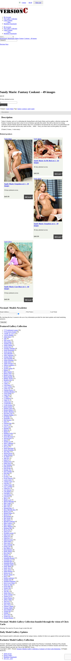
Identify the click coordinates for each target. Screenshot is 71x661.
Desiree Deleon (8, 410)
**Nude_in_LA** (9, 333)
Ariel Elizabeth (8, 358)
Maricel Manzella (9, 501)
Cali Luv (6, 382)
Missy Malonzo (8, 526)
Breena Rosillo (8, 377)
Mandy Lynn (7, 500)
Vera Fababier (8, 609)
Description (5, 112)
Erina (5, 421)
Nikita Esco (7, 536)
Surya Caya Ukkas (9, 583)
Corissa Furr (7, 401)
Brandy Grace (8, 375)
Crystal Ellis (7, 403)
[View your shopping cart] (20, 2)
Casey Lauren (8, 387)
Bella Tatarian (8, 372)
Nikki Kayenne (8, 540)
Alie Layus (7, 340)
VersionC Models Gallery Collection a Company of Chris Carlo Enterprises (38, 649)
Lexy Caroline (8, 486)
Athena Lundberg (9, 365)
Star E (5, 576)
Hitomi (6, 431)
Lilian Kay (7, 488)
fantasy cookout (22, 109)
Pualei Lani (7, 546)
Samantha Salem (8, 564)
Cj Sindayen (7, 398)
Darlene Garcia (8, 408)
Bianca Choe (7, 373)
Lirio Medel (7, 491)
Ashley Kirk (7, 362)
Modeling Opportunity (10, 24)
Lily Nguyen (7, 490)
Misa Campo (7, 525)
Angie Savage (8, 352)
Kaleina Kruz (8, 461)
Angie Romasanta (9, 350)
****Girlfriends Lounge (11, 330)
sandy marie (30, 109)
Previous (2, 44)
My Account (7, 17)
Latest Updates (8, 20)
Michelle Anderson (9, 521)
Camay (6, 383)
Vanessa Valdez (8, 608)
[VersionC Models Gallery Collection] (14, 12)
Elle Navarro (7, 420)
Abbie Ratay (7, 337)
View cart (38, 2)
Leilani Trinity (8, 485)
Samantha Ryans (8, 563)
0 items (24, 2)
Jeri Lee (6, 446)
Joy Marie (7, 456)
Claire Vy (6, 400)
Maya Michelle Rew (10, 510)
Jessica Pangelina (9, 450)
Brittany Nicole (8, 378)
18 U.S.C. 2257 (8, 658)
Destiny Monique (9, 411)
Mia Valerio (7, 520)
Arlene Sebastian (9, 360)
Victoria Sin (7, 611)
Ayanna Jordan (8, 368)
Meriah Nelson (8, 513)
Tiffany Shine (8, 599)
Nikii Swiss (7, 535)
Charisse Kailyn (8, 390)
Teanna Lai (7, 596)
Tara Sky (6, 591)
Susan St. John (8, 584)
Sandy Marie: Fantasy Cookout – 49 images (24, 38)
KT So (6, 475)
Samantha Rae (8, 561)
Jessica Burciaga (8, 448)
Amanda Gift (7, 343)
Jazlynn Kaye (8, 438)
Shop (8, 22)
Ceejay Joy (7, 388)
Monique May (8, 528)
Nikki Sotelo (7, 541)
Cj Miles (6, 396)
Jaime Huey (7, 435)
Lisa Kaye (7, 496)
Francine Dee (8, 423)
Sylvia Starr (7, 586)
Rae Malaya (7, 548)
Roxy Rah (7, 553)
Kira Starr (6, 473)
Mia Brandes (7, 516)
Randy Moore (8, 551)
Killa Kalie (7, 466)
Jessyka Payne (8, 453)
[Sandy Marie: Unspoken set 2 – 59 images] (48, 220)
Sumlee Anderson (9, 578)
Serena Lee (7, 573)
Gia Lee (6, 425)
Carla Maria (7, 385)
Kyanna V (7, 476)
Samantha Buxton (9, 558)
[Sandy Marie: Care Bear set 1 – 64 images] (18, 283)
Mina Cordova (8, 523)
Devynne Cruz (8, 413)
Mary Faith (7, 505)
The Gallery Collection (10, 19)
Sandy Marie (7, 38)
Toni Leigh (7, 603)
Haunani (6, 428)
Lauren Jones (7, 480)
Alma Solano (7, 342)
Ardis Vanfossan (8, 355)
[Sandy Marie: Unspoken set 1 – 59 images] (18, 180)
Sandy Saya (7, 568)
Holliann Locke (8, 433)
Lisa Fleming (7, 495)
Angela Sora (7, 347)
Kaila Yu (6, 460)
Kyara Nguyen (8, 478)
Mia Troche (7, 518)
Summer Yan (7, 579)
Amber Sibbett (8, 345)
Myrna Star (7, 530)
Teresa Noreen (8, 598)
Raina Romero (8, 549)
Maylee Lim (7, 511)
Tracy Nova (7, 604)
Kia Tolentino (8, 465)
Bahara (6, 370)
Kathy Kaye (7, 463)
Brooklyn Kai (8, 380)
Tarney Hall (7, 593)
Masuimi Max (8, 508)
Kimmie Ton (7, 470)
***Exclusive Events (10, 332)
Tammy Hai (7, 588)
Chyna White (7, 393)
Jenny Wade (7, 445)
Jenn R (6, 440)
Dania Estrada (8, 406)
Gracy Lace (7, 426)
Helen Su (6, 430)
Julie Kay (6, 458)
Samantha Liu (8, 559)
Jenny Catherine (8, 443)
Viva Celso (7, 614)
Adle (5, 338)
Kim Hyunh (7, 468)
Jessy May (7, 451)
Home (2, 38)
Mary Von (7, 506)
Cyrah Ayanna (8, 405)
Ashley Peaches (8, 363)
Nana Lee (6, 531)
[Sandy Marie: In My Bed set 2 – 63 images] (48, 157)
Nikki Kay (7, 538)
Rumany (6, 554)
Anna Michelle (8, 353)
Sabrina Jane (7, 556)
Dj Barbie (6, 416)
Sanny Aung (7, 569)
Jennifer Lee (7, 441)
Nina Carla (7, 543)
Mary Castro (7, 503)
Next (6, 44)
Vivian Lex (7, 616)
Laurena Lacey (8, 481)
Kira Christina (8, 471)
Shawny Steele (8, 574)
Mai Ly (6, 498)
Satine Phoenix (8, 571)
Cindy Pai (7, 395)
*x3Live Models (8, 335)
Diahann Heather (9, 415)
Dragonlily (7, 418)
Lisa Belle (7, 493)
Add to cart (3, 105)
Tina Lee (6, 601)
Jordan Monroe (8, 455)
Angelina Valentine (9, 348)
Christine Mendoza (9, 391)
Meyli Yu (6, 515)
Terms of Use (8, 653)
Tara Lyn (6, 589)
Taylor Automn (8, 594)
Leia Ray (6, 483)
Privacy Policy (8, 655)
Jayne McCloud (8, 436)
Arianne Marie (8, 357)
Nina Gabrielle (8, 545)
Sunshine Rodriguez (10, 581)
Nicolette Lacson (9, 533)
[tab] (5, 112)
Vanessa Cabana (8, 606)
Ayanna (6, 367)
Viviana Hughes (8, 618)
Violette (6, 613)
